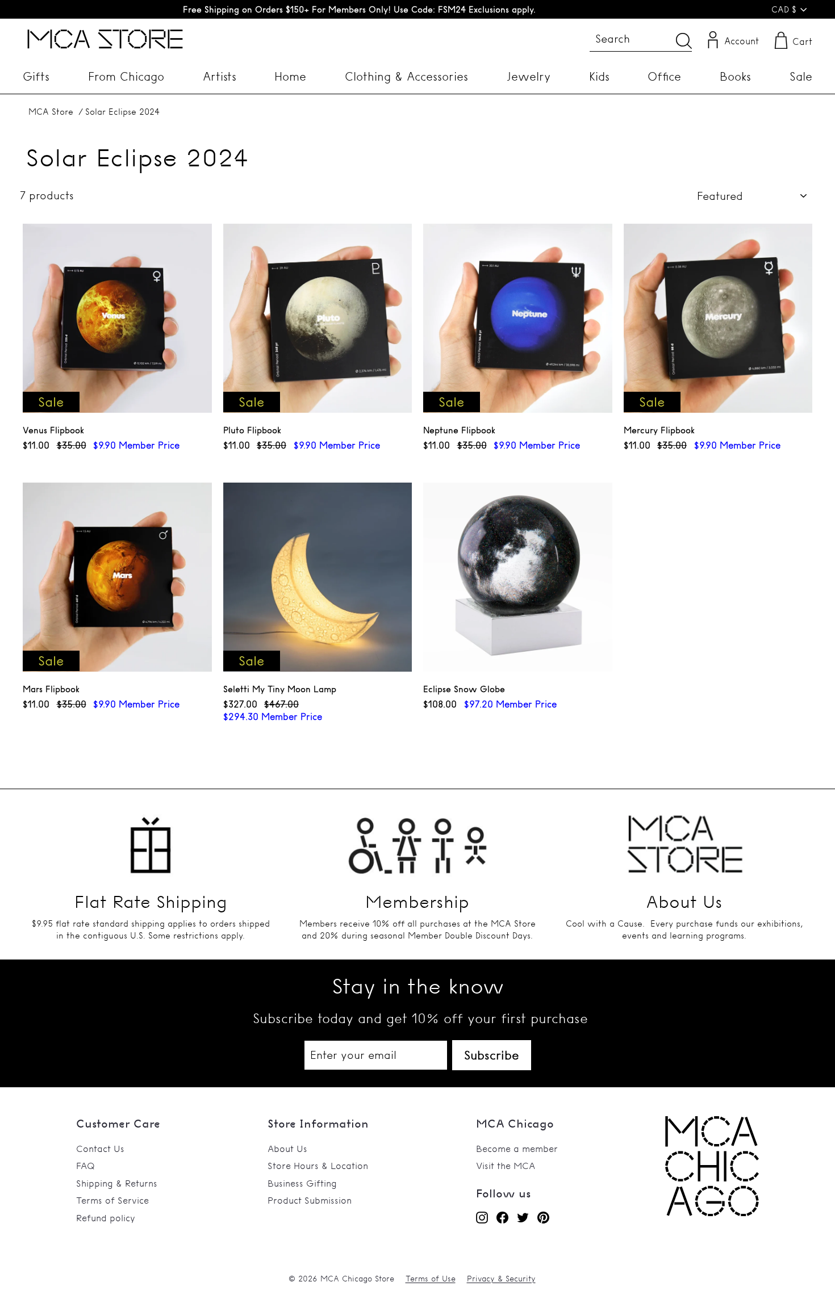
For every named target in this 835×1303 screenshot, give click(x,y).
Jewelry (528, 76)
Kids (599, 76)
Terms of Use (431, 1278)
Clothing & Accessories (406, 76)
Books (735, 76)
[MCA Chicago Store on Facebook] (502, 1217)
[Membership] (417, 839)
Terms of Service (112, 1200)
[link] (712, 1213)
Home (290, 76)
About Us (287, 1148)
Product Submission (310, 1200)
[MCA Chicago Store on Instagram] (482, 1217)
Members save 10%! (359, 9)
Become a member (517, 1148)
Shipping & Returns (116, 1183)
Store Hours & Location (318, 1165)
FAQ (85, 1165)
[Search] (684, 40)
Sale (801, 76)
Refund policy (105, 1218)
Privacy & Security (501, 1278)
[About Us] (684, 839)
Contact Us (100, 1148)
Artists (219, 76)
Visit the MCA (505, 1165)
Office (664, 76)
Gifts (36, 76)
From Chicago (126, 76)
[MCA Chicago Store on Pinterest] (543, 1217)
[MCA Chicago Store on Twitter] (523, 1217)
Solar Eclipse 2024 (122, 111)
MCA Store (50, 111)
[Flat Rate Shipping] (150, 839)
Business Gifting (302, 1183)
